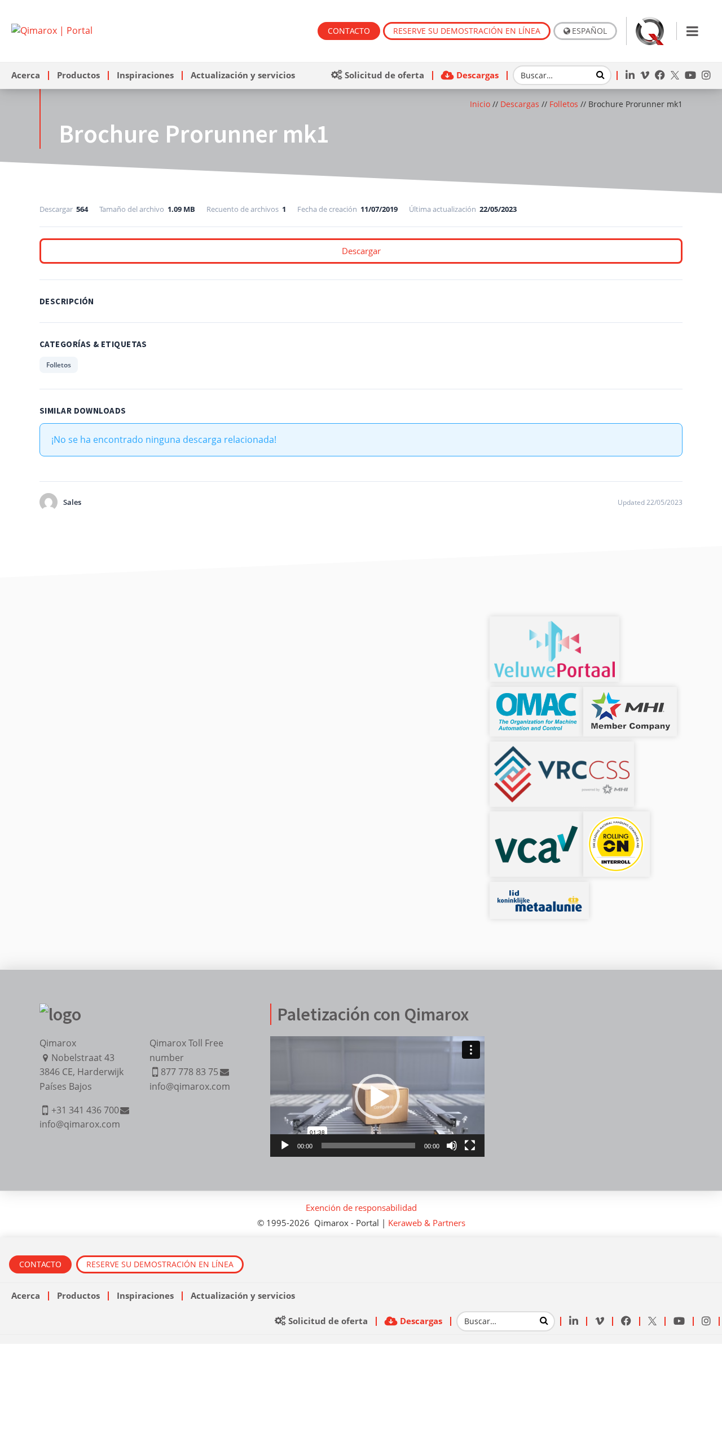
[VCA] (536, 831)
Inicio (480, 104)
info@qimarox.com (79, 1124)
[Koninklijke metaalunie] (539, 893)
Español (589, 30)
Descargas (519, 104)
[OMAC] (536, 698)
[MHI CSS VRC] (561, 753)
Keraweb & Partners (426, 1222)
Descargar (361, 250)
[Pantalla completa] (470, 1145)
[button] (377, 1096)
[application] (377, 1096)
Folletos (563, 104)
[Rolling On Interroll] (616, 822)
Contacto (349, 30)
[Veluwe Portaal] (554, 628)
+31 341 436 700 (85, 1110)
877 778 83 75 (189, 1072)
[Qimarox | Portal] (52, 30)
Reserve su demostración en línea (466, 30)
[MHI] (630, 698)
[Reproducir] (284, 1145)
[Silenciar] (451, 1145)
